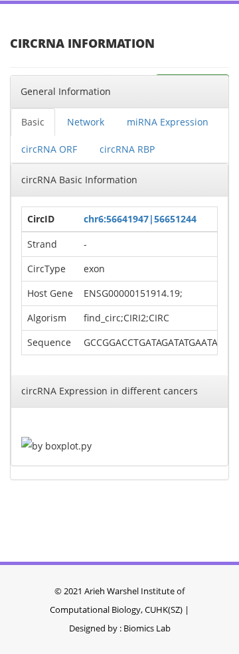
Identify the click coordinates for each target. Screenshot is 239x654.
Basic (32, 122)
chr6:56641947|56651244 (140, 218)
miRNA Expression (167, 122)
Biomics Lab (147, 628)
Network (85, 122)
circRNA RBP (127, 149)
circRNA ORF (49, 149)
